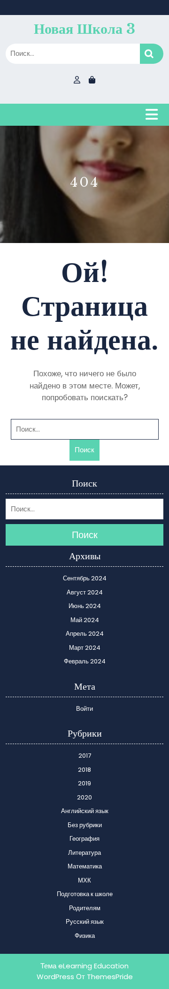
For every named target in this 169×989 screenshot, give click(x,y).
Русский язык (85, 921)
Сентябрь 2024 (85, 578)
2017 (84, 755)
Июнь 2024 (85, 605)
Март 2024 (84, 647)
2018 (84, 769)
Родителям (84, 908)
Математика (85, 866)
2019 (84, 783)
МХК (84, 880)
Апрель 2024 (85, 633)
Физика (85, 935)
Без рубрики (85, 825)
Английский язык (84, 810)
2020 (84, 797)
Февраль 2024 (85, 661)
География (84, 838)
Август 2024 (85, 592)
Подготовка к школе (85, 894)
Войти (84, 708)
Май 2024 (84, 620)
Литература (84, 852)
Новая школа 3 (84, 29)
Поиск (151, 54)
